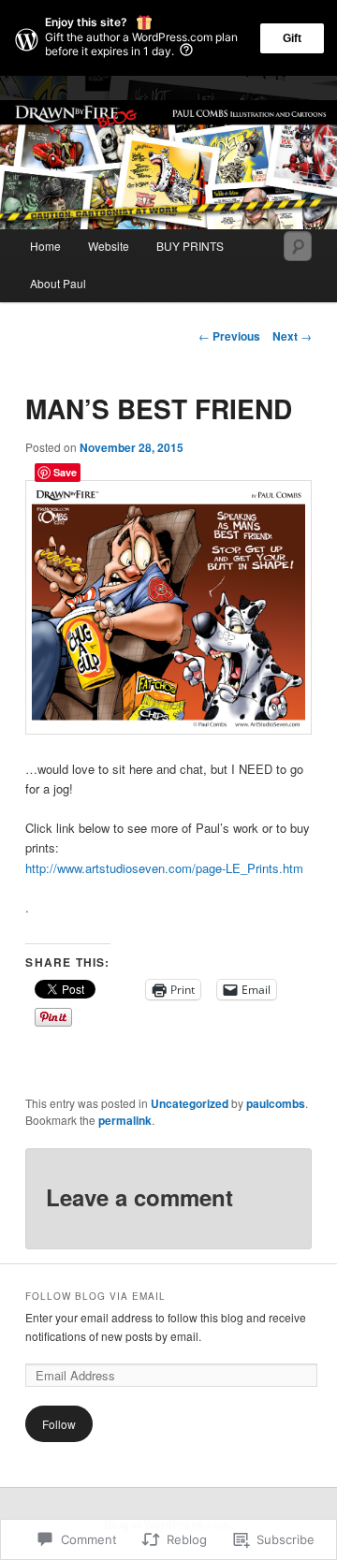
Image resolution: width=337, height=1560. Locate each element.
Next (292, 336)
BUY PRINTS (190, 246)
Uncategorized (189, 1103)
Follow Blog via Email (95, 1296)
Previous (229, 336)
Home (45, 246)
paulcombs (275, 1103)
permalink (125, 1120)
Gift (292, 38)
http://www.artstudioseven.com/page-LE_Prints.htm (164, 868)
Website (108, 246)
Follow (59, 1424)
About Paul (58, 283)
